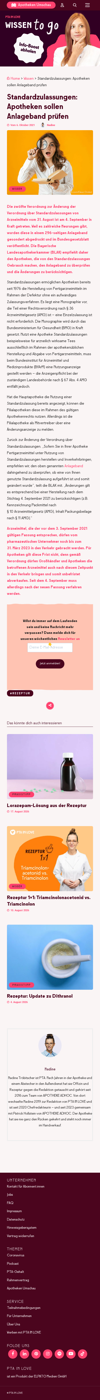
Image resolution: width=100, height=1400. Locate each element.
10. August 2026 (19, 910)
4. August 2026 (19, 1002)
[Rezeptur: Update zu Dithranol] (50, 988)
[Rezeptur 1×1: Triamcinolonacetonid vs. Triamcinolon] (50, 890)
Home (15, 78)
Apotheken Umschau (34, 5)
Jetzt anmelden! (50, 663)
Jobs (10, 1194)
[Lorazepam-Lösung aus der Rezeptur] (50, 798)
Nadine (51, 125)
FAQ (10, 1203)
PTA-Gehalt (15, 1272)
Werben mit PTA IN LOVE (24, 1332)
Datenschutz (16, 1219)
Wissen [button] (17, 886)
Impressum (14, 1211)
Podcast (13, 1263)
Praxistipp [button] (21, 794)
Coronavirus (15, 1255)
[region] (50, 38)
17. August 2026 (19, 811)
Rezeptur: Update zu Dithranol (40, 996)
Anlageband (73, 466)
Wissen (29, 78)
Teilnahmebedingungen (23, 1308)
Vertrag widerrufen (20, 1236)
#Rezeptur (20, 693)
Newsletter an (69, 639)
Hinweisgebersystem (22, 1227)
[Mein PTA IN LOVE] (62, 5)
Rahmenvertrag (18, 1280)
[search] (75, 5)
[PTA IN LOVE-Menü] (87, 5)
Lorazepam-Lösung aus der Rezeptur (47, 806)
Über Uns (13, 1324)
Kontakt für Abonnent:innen (25, 1186)
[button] (50, 38)
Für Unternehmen (19, 1316)
